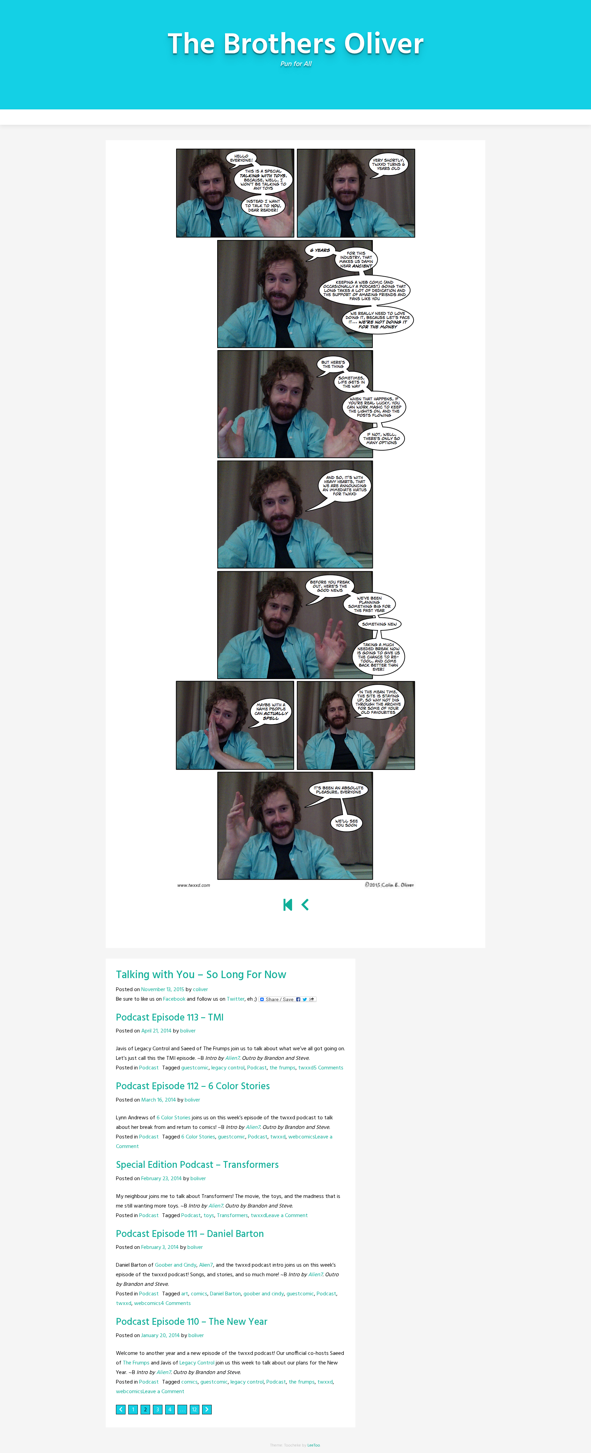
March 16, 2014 (158, 1100)
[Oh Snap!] (288, 906)
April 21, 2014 (156, 1031)
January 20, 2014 (160, 1335)
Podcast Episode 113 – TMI (170, 1018)
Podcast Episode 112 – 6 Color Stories (193, 1086)
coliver (200, 989)
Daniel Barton (225, 1294)
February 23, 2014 (161, 1178)
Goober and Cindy (175, 1265)
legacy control (228, 1068)
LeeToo (313, 1445)
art (184, 1294)
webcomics (301, 1137)
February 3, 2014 (160, 1247)
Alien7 (232, 1058)
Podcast (149, 1068)
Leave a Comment (287, 1215)
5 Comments (328, 1068)
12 (194, 1409)
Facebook (174, 999)
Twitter (236, 999)
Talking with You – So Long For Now (201, 975)
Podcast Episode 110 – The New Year (191, 1322)
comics (199, 1294)
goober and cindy (264, 1294)
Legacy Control (197, 1363)
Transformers (232, 1215)
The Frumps (136, 1363)
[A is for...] (305, 906)
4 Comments (176, 1303)
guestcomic (195, 1068)
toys (208, 1215)
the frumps (283, 1068)
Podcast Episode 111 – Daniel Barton (190, 1234)
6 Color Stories (174, 1118)
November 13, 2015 (162, 989)
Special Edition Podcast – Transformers (197, 1165)
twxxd (306, 1068)
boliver (188, 1031)
